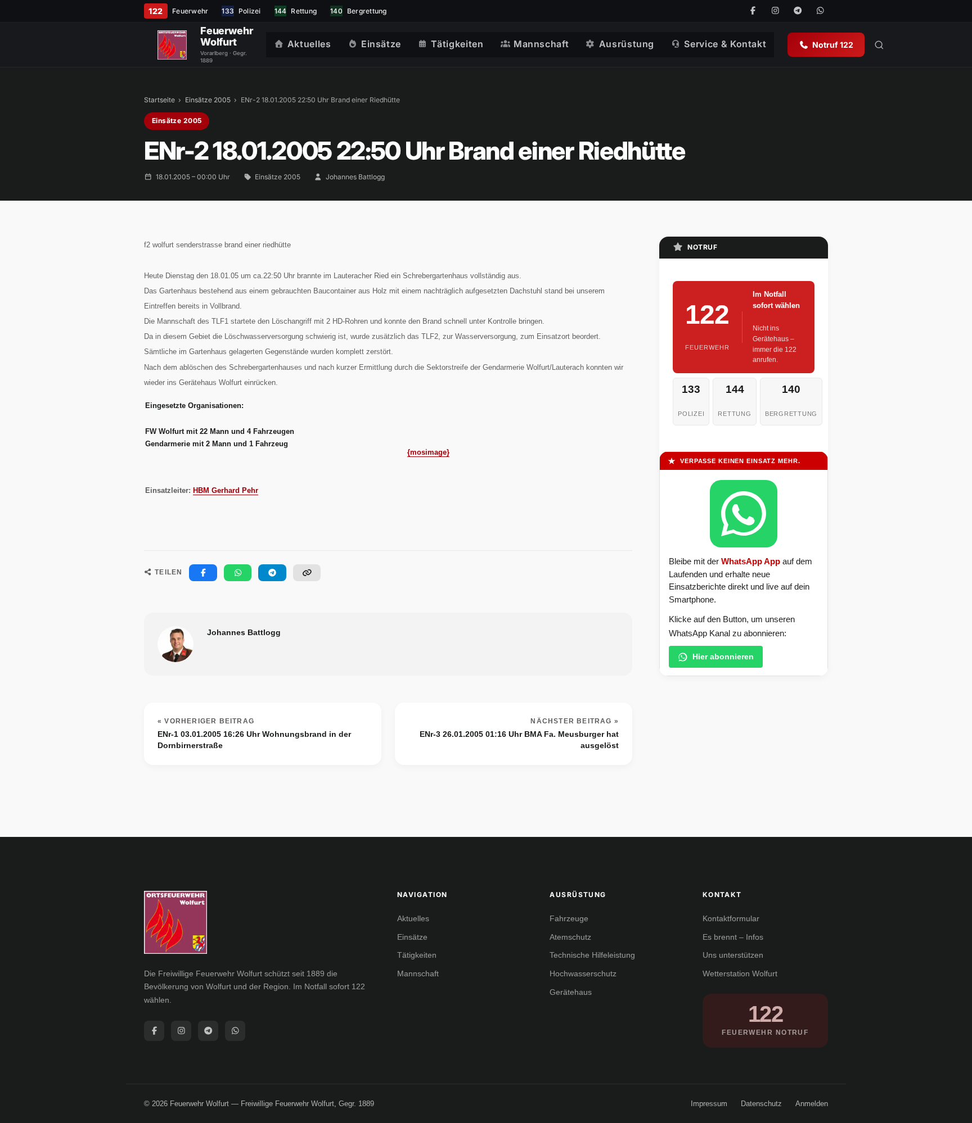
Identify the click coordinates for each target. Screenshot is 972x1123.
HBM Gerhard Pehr (225, 490)
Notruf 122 (832, 44)
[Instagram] (775, 11)
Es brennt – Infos (733, 936)
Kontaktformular (731, 918)
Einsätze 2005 (208, 100)
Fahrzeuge (569, 918)
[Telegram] (798, 11)
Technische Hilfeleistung (592, 954)
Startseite (159, 100)
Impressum (709, 1103)
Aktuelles (309, 43)
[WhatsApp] (820, 11)
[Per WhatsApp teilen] (238, 572)
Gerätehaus (571, 992)
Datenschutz (761, 1103)
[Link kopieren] (307, 572)
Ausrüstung (626, 43)
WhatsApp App (750, 561)
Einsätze (381, 43)
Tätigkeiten (457, 43)
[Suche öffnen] (879, 45)
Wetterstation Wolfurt (740, 973)
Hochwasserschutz (583, 973)
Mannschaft (541, 43)
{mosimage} (428, 452)
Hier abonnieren (723, 656)
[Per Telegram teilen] (272, 572)
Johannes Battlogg (355, 177)
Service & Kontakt (725, 43)
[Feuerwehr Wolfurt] (172, 45)
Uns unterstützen (733, 954)
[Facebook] (752, 11)
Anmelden (811, 1103)
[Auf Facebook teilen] (203, 572)
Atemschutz (570, 936)
